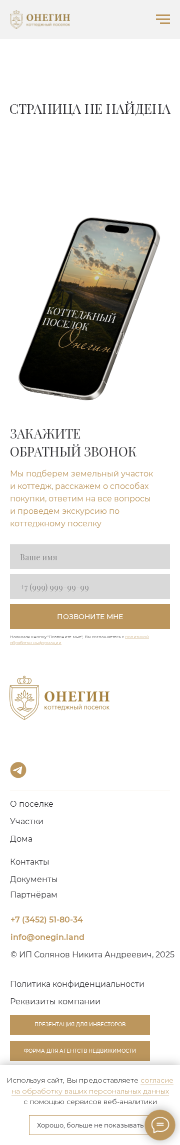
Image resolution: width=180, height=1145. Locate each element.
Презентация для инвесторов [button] (80, 1024)
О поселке (32, 804)
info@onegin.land (47, 937)
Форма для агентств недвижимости (80, 1051)
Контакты (30, 862)
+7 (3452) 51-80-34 (46, 919)
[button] (55, 1001)
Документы (34, 879)
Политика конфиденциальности (77, 984)
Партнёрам (34, 895)
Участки (27, 821)
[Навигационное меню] (163, 19)
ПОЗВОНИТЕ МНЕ (90, 616)
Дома (21, 839)
